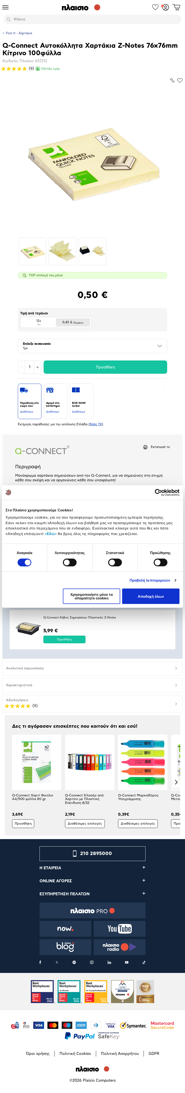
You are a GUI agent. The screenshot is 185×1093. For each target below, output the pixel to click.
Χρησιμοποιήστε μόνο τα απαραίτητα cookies (91, 596)
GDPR (154, 1054)
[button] (9, 782)
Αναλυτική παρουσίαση (25, 668)
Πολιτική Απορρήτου (120, 1054)
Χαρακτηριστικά (19, 685)
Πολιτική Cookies (75, 1054)
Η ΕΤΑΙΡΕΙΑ (50, 868)
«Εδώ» (51, 533)
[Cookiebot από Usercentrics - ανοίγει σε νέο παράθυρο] (158, 492)
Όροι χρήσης (38, 1054)
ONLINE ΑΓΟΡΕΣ (56, 881)
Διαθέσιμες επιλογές (85, 823)
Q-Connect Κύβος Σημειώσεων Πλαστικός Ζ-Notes (79, 617)
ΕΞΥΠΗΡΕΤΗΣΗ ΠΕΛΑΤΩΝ (65, 894)
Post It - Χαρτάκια (19, 33)
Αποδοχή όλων (151, 596)
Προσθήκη (105, 367)
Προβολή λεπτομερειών (150, 580)
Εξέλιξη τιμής (50, 68)
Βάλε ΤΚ (96, 424)
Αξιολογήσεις (17, 700)
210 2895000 (96, 853)
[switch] (70, 562)
